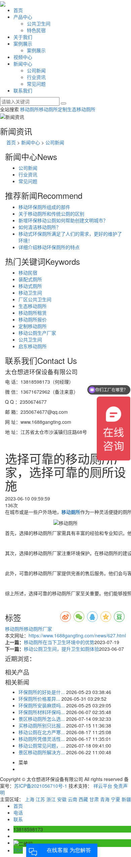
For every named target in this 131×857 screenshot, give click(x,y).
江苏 (40, 799)
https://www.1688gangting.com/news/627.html (77, 635)
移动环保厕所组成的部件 (44, 207)
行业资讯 (36, 77)
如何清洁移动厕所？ (39, 227)
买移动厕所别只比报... (41, 725)
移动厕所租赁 (32, 312)
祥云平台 (102, 785)
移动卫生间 (30, 292)
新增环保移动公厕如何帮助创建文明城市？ (63, 220)
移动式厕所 (30, 286)
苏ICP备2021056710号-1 (40, 785)
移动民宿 (27, 272)
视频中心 (22, 57)
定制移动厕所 (32, 326)
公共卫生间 (38, 23)
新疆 (126, 799)
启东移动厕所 (32, 346)
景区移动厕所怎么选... (41, 718)
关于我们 (22, 36)
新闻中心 (22, 63)
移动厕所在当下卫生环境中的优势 (59, 642)
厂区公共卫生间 (34, 299)
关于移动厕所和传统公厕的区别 (51, 213)
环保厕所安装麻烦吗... (41, 705)
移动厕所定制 (53, 109)
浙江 (51, 799)
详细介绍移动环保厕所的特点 (49, 247)
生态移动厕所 (81, 109)
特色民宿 (36, 30)
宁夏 (115, 799)
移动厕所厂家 (38, 628)
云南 (72, 799)
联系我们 (22, 90)
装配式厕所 (30, 279)
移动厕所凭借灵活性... (41, 738)
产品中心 (22, 16)
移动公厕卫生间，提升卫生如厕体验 (61, 648)
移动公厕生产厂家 (37, 332)
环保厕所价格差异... (39, 698)
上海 (29, 799)
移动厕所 (29, 109)
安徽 (62, 799)
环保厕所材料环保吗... (41, 712)
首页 (18, 10)
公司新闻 (36, 70)
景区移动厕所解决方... (41, 752)
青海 (105, 799)
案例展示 (22, 43)
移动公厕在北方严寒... (41, 732)
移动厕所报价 (32, 319)
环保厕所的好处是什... (41, 692)
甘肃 (94, 799)
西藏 (83, 799)
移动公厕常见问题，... (41, 745)
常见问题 (36, 83)
